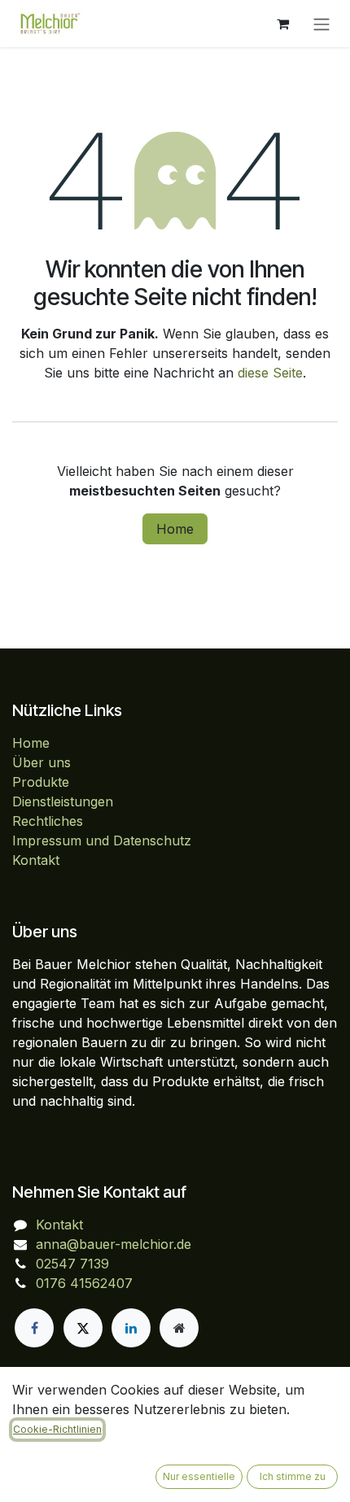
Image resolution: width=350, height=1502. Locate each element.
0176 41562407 (84, 1283)
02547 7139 (72, 1263)
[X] (83, 1327)
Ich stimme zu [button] (293, 1476)
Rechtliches (47, 821)
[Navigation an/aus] (321, 24)
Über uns (41, 762)
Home (175, 529)
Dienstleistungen (62, 801)
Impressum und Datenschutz (101, 840)
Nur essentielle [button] (199, 1476)
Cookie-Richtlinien (57, 1429)
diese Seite (270, 373)
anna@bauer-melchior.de (113, 1244)
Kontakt (35, 860)
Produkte (40, 782)
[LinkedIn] (131, 1327)
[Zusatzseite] (179, 1327)
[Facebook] (34, 1327)
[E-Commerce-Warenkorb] (282, 23)
